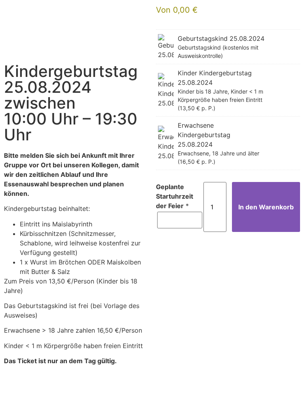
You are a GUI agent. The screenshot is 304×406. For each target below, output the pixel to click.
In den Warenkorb (266, 207)
